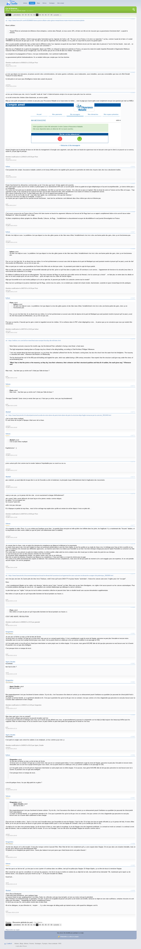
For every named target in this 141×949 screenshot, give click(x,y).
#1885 (133, 736)
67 (48, 15)
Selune (8, 384)
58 (23, 15)
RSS (59, 943)
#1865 (133, 183)
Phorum (25, 946)
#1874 (133, 461)
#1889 (133, 865)
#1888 (133, 843)
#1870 (133, 339)
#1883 (133, 682)
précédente (17, 15)
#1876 (133, 493)
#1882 (133, 663)
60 (28, 15)
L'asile (17, 946)
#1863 (133, 92)
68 (51, 15)
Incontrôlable (9, 663)
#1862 (133, 72)
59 (25, 15)
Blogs (38, 3)
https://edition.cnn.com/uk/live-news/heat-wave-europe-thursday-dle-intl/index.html (34, 340)
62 (34, 15)
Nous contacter (53, 943)
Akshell (8, 412)
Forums (32, 3)
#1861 (133, 19)
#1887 (133, 797)
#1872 (133, 412)
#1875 (133, 476)
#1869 (133, 298)
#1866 (133, 211)
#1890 (133, 890)
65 (43, 15)
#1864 (133, 166)
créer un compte (74, 936)
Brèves (44, 3)
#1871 (133, 385)
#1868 (133, 248)
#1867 (133, 232)
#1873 (133, 435)
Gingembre (9, 632)
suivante (56, 15)
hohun (8, 166)
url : (7, 20)
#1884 (133, 714)
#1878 (133, 544)
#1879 (133, 574)
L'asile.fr (9, 943)
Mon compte (60, 3)
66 (45, 15)
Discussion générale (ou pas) (18, 11)
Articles (25, 3)
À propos (44, 943)
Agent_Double (10, 662)
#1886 (133, 755)
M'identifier (63, 936)
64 (40, 15)
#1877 (133, 525)
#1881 (133, 633)
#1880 (133, 607)
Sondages (52, 3)
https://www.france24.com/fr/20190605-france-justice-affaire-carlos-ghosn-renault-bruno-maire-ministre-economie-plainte (46, 20)
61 (31, 15)
